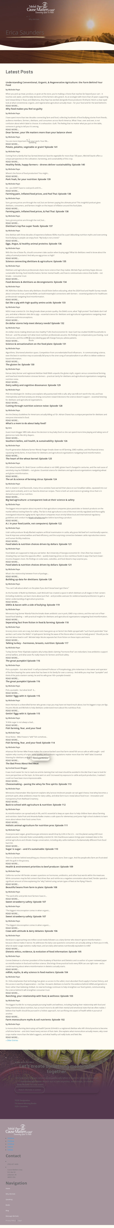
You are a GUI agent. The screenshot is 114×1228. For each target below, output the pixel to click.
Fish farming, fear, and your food (23, 728)
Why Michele (10, 1194)
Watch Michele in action (29, 1089)
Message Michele (12, 1216)
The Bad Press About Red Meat (22, 763)
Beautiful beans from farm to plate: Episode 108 (31, 887)
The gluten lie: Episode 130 (20, 364)
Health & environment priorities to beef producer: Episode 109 (39, 866)
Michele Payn (14, 89)
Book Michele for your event (30, 1084)
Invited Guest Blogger (17, 768)
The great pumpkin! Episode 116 (23, 660)
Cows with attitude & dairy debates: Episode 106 (31, 930)
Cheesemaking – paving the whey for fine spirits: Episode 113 (38, 784)
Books (8, 1205)
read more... (12, 105)
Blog (7, 1210)
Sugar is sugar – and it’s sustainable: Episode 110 (32, 848)
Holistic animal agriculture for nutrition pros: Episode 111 (37, 825)
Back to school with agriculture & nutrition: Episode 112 (36, 804)
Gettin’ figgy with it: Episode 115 (23, 695)
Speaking (9, 1199)
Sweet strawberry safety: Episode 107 (26, 901)
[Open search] (28, 758)
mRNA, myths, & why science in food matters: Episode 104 (37, 972)
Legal (20, 1220)
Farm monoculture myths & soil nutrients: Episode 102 (35, 1019)
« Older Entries (12, 1040)
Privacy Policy (11, 1220)
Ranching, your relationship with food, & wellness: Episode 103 (39, 995)
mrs (10, 428)
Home (8, 1188)
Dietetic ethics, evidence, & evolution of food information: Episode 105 (43, 951)
